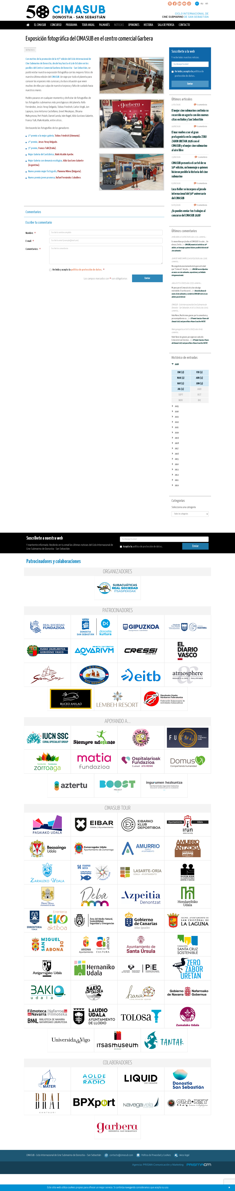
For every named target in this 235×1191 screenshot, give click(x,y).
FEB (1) (199, 372)
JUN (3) (199, 383)
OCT (199, 394)
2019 (177, 438)
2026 (177, 364)
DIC (199, 400)
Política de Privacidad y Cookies (156, 1155)
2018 (177, 443)
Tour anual (88, 25)
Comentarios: (33, 249)
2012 (177, 475)
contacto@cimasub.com (121, 1155)
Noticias (119, 25)
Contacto (184, 25)
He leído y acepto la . (78, 269)
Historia (148, 25)
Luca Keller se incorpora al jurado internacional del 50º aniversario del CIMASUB (189, 194)
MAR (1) (180, 378)
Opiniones (133, 25)
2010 (177, 485)
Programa (71, 25)
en (206, 3)
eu (202, 3)
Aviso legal (184, 1155)
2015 (177, 459)
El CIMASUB (40, 25)
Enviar (147, 278)
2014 (177, 464)
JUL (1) (180, 389)
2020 (177, 432)
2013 (177, 469)
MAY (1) (180, 383)
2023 (177, 417)
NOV (181, 400)
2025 (177, 406)
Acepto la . (142, 546)
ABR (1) (199, 378)
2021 (177, 427)
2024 (177, 411)
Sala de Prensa (166, 25)
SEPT (180, 394)
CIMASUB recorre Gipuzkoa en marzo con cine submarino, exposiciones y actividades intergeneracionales (190, 272)
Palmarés (104, 25)
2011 (177, 480)
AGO (199, 389)
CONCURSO (55, 25)
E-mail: (30, 241)
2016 (177, 454)
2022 (177, 422)
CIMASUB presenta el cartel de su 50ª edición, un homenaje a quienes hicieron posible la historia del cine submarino (190, 248)
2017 (177, 448)
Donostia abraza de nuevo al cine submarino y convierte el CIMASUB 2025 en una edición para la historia (189, 294)
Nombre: (31, 233)
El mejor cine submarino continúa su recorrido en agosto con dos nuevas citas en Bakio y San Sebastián (190, 115)
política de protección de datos (86, 269)
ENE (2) (180, 372)
